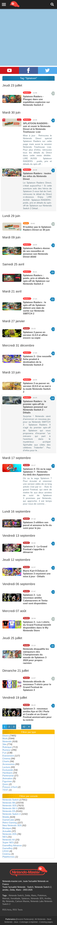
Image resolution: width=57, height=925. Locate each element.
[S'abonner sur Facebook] (28, 70)
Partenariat (8, 775)
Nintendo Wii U (10, 808)
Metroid (5, 898)
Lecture (6, 767)
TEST (5, 790)
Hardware (7, 772)
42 (24, 726)
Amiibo (47, 898)
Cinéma (6, 854)
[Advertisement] (28, 30)
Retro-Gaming (10, 822)
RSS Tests (18, 910)
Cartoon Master (22, 901)
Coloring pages (46, 922)
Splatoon (25, 898)
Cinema (6, 758)
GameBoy (8, 848)
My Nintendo (8, 901)
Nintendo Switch (11, 799)
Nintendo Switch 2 (12, 814)
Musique (7, 828)
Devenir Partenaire (24, 919)
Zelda (27, 895)
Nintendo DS (9, 811)
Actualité (7, 831)
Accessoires (9, 764)
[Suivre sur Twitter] (47, 70)
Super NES (8, 842)
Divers (6, 735)
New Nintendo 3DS (12, 825)
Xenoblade (15, 898)
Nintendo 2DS (9, 834)
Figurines (7, 781)
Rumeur (7, 750)
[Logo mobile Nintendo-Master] (10, 3)
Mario (33, 895)
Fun (4, 752)
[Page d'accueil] (28, 871)
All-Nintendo (40, 919)
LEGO (6, 851)
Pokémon (42, 895)
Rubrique (7, 747)
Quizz (5, 784)
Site (4, 744)
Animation (8, 778)
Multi (5, 738)
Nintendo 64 (9, 839)
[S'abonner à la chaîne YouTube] (9, 70)
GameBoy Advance (12, 845)
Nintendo (7, 741)
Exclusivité (8, 770)
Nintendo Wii (9, 802)
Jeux (16, 922)
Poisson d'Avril (10, 787)
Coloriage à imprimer (29, 922)
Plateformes (9, 856)
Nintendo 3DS (9, 805)
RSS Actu (6, 910)
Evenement (8, 755)
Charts (6, 761)
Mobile (6, 817)
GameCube (8, 819)
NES (5, 837)
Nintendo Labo (37, 901)
